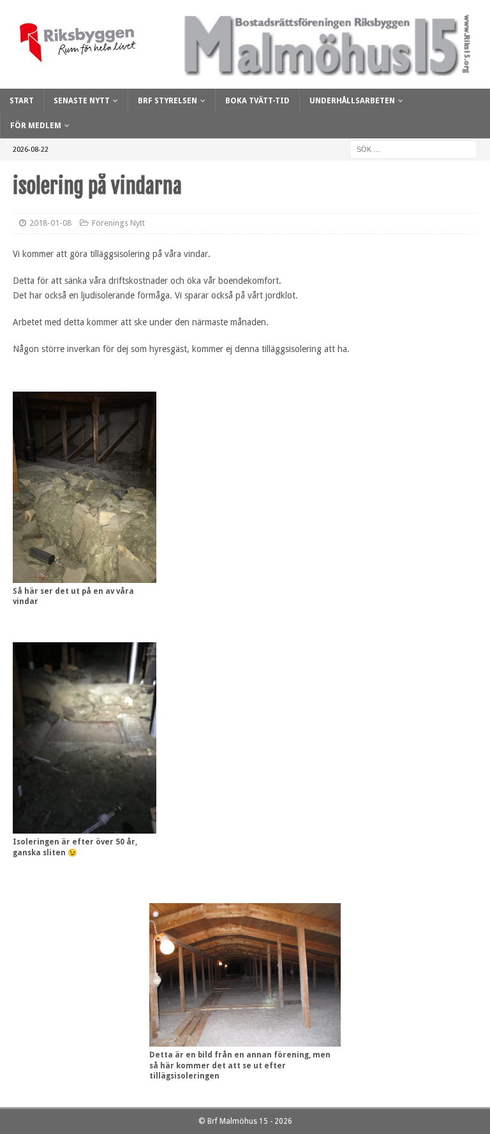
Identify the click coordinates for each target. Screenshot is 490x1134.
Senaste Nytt (82, 100)
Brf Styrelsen (167, 100)
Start (22, 100)
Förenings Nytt (118, 223)
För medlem (35, 125)
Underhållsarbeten (352, 100)
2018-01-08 (50, 223)
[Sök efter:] (413, 149)
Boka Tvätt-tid (257, 100)
